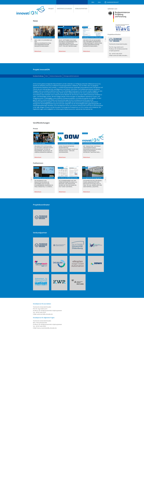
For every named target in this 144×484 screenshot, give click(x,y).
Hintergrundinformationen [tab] (71, 76)
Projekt (51, 8)
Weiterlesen (37, 51)
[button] (41, 217)
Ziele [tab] (46, 76)
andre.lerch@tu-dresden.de (121, 55)
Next (105, 39)
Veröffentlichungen (64, 8)
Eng (99, 2)
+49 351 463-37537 (117, 54)
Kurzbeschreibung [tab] (38, 76)
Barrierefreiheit (113, 2)
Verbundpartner (81, 8)
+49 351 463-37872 (41, 326)
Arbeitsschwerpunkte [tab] (56, 76)
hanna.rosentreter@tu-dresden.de (47, 328)
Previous (31, 39)
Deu (93, 2)
